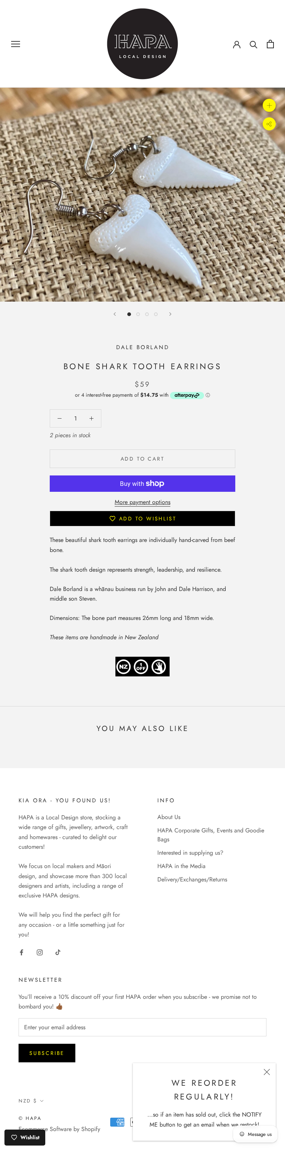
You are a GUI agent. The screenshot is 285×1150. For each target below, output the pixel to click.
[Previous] (115, 314)
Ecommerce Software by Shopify (59, 1129)
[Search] (254, 44)
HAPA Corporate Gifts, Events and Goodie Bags (210, 835)
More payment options (142, 502)
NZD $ (28, 1100)
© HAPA (30, 1118)
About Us (168, 817)
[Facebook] (21, 952)
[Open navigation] (15, 43)
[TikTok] (58, 952)
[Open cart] (270, 44)
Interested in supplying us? (190, 852)
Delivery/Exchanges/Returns (192, 879)
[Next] (170, 314)
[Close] (266, 1072)
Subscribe (47, 1053)
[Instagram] (40, 952)
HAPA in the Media (181, 866)
